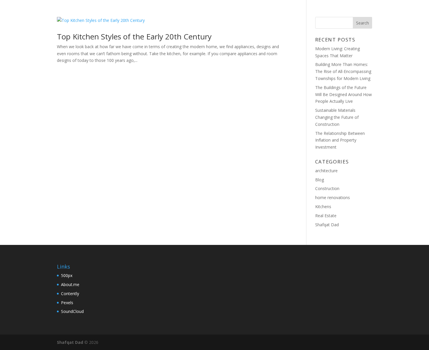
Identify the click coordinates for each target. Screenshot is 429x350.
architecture (326, 170)
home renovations (332, 197)
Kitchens (323, 206)
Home (297, 12)
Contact (347, 12)
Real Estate (325, 215)
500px (66, 275)
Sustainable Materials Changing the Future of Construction (337, 117)
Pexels (67, 302)
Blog (320, 12)
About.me (70, 284)
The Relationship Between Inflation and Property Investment (340, 140)
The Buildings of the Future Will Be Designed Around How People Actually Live (343, 94)
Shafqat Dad (327, 224)
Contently (70, 293)
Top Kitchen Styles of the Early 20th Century (134, 36)
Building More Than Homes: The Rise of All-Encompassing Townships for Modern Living (343, 71)
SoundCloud (72, 311)
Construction (327, 188)
